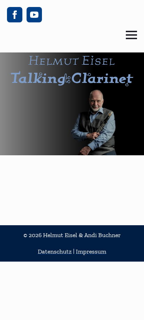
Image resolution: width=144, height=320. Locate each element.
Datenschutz (55, 251)
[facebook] (14, 14)
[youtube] (34, 14)
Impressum (91, 251)
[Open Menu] (131, 35)
